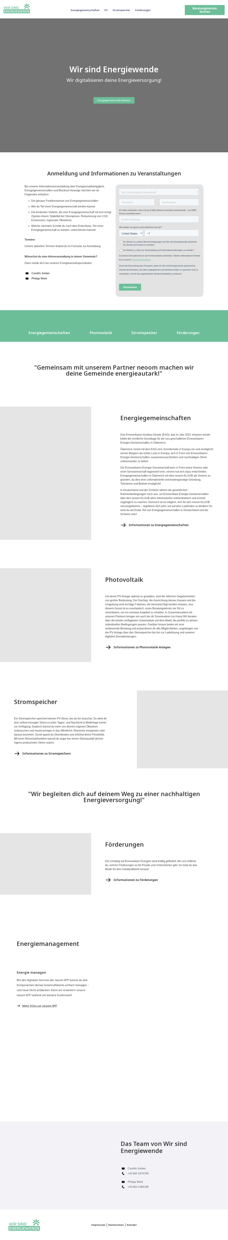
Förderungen (143, 10)
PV (105, 10)
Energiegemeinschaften (85, 10)
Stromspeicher (121, 10)
